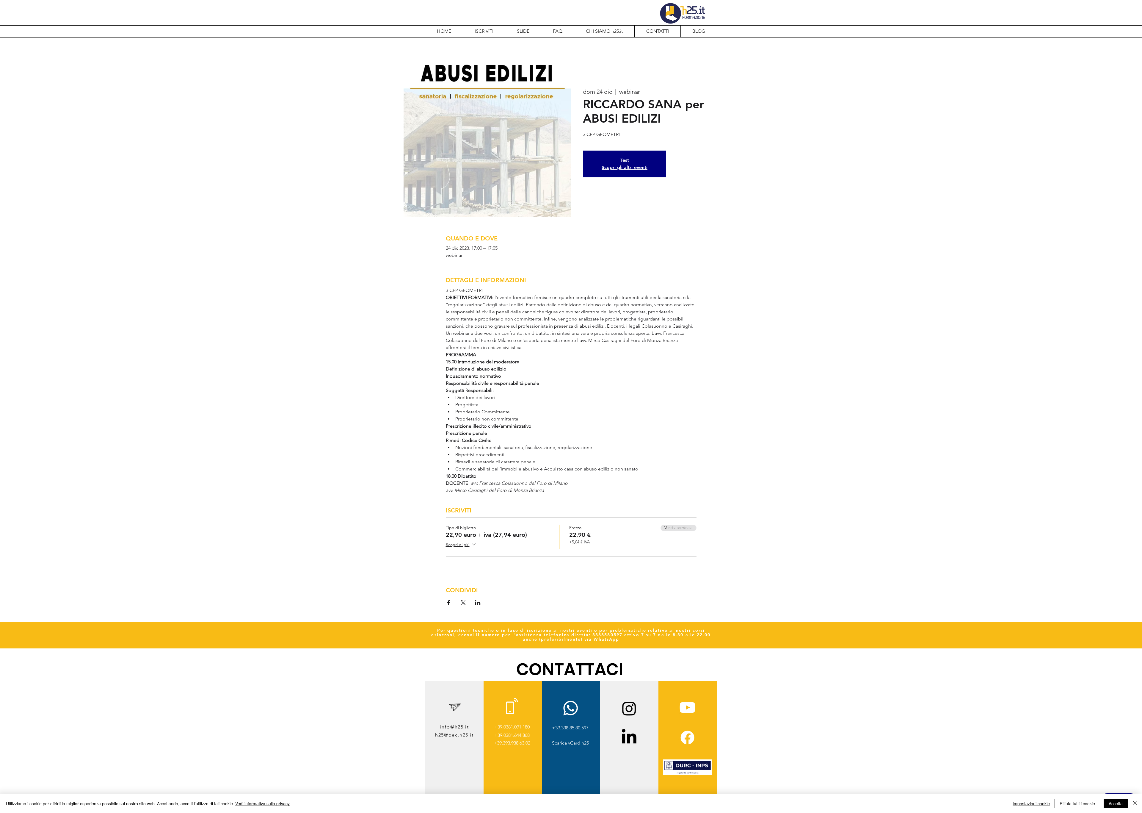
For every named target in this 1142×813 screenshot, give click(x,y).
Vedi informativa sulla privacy (262, 803)
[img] (687, 774)
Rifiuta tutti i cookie (1077, 803)
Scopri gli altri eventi (624, 167)
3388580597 (607, 634)
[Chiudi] (1134, 803)
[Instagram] (629, 708)
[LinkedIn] (629, 737)
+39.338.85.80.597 (570, 728)
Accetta (1116, 803)
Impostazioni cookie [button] (1031, 803)
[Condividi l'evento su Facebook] (448, 602)
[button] (604, 31)
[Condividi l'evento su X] (463, 602)
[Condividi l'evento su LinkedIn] (478, 602)
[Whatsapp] (570, 708)
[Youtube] (687, 707)
